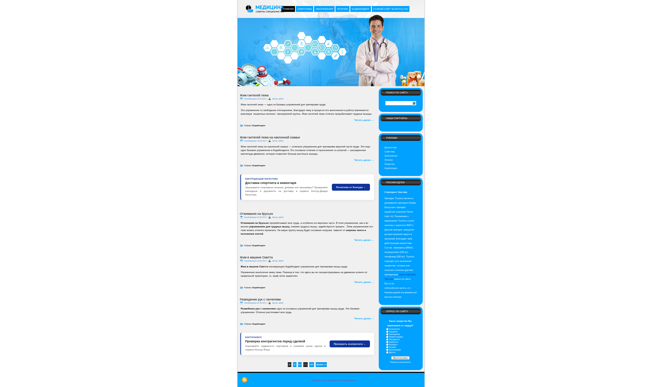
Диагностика (390, 147)
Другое (392, 352)
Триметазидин (396, 337)
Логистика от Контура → (351, 187)
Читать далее (364, 120)
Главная (288, 9)
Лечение (342, 9)
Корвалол (393, 342)
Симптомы (304, 9)
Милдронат (394, 339)
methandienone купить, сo (396, 288)
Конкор (392, 347)
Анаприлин (394, 329)
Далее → (321, 364)
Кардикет (393, 331)
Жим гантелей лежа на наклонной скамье (270, 137)
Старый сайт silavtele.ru (390, 9)
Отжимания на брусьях (256, 213)
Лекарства (389, 164)
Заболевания (324, 9)
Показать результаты (400, 362)
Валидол (393, 344)
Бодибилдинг (361, 9)
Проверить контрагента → (350, 344)
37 (311, 364)
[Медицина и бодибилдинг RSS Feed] (244, 380)
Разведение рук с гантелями (260, 299)
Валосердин (395, 350)
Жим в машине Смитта (256, 257)
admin (280, 99)
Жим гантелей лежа (254, 95)
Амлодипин (394, 334)
